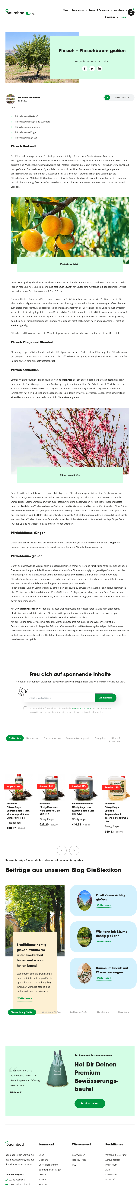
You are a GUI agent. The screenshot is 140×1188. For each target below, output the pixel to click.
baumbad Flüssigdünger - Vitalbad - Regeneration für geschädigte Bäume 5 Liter (84, 813)
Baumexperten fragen (50, 1169)
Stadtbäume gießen (79, 1012)
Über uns (43, 1159)
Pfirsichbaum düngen (26, 132)
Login (123, 17)
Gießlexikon (15, 738)
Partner (43, 1179)
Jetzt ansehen (90, 1103)
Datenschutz (111, 1174)
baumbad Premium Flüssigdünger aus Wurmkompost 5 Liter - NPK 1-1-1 (51, 809)
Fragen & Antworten (99, 10)
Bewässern (77, 574)
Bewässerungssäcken (26, 608)
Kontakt (43, 1184)
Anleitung (119, 10)
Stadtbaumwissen (52, 738)
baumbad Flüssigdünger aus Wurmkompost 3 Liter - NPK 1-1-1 (18, 809)
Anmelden (105, 698)
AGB (107, 1169)
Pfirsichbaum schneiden (27, 127)
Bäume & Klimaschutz (114, 740)
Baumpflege (100, 738)
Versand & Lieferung (115, 1154)
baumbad (110, 17)
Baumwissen (78, 10)
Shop (65, 10)
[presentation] (62, 850)
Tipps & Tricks (79, 1159)
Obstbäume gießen (51, 1012)
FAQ (74, 1164)
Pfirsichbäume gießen (26, 137)
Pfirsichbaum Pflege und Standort (32, 121)
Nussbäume (123, 1012)
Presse (42, 1174)
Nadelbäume (103, 1012)
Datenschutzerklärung (82, 708)
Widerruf (110, 1179)
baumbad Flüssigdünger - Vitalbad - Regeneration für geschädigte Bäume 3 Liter (116, 813)
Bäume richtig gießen (22, 1012)
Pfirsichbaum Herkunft (26, 116)
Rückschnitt (65, 379)
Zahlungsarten (112, 1159)
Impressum (111, 1164)
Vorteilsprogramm (48, 1164)
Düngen (112, 542)
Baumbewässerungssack (77, 738)
